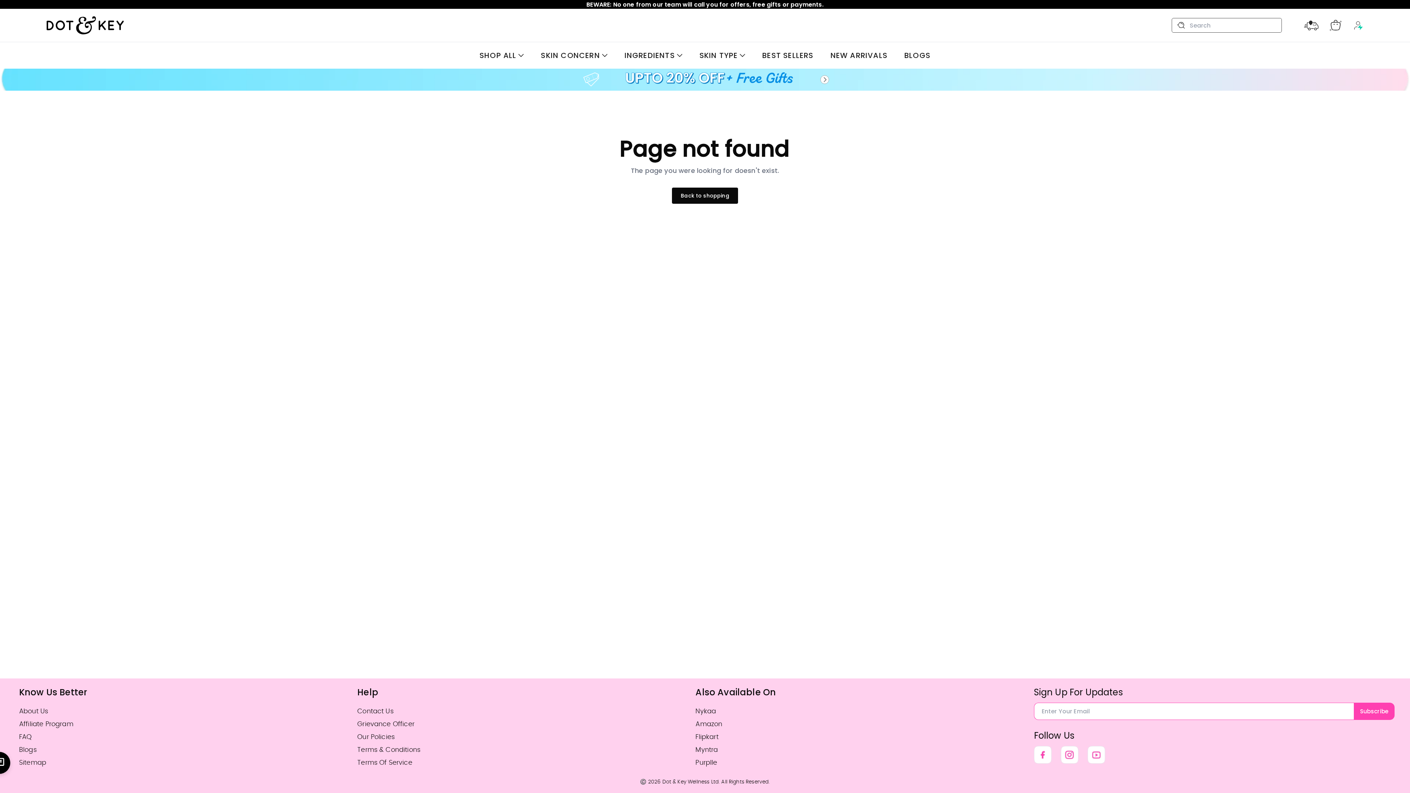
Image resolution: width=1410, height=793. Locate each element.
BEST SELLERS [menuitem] (787, 55)
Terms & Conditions (388, 750)
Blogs (28, 750)
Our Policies (376, 737)
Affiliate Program (46, 724)
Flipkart (706, 737)
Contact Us (375, 711)
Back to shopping (705, 195)
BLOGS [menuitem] (917, 55)
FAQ (25, 737)
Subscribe (1374, 711)
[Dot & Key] (85, 25)
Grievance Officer (386, 724)
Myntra (706, 750)
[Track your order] (1311, 25)
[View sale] (705, 80)
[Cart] (1336, 25)
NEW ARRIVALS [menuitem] (859, 55)
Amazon (708, 724)
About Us (33, 711)
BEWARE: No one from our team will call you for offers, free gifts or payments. (704, 4)
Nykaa (705, 711)
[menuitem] (502, 55)
